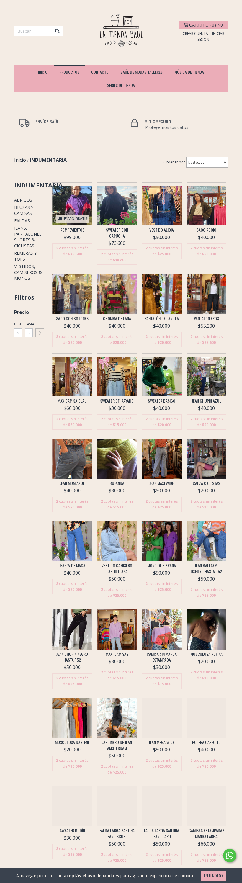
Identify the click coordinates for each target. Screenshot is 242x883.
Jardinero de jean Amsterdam (117, 745)
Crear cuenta (195, 33)
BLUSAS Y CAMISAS (23, 210)
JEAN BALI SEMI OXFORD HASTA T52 (206, 568)
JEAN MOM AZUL (72, 483)
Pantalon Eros (206, 318)
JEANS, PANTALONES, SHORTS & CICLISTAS (28, 236)
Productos (69, 72)
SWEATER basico (161, 401)
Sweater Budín (72, 830)
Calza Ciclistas (206, 483)
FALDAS (22, 220)
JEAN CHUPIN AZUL (206, 401)
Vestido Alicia (161, 230)
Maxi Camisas (117, 654)
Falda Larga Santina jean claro (161, 833)
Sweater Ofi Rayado (117, 401)
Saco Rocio (206, 230)
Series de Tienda (121, 85)
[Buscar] (57, 31)
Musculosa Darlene (72, 742)
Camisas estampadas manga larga (206, 833)
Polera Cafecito (206, 742)
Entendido (213, 876)
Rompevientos (72, 230)
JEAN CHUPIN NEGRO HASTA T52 (72, 657)
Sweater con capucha (117, 233)
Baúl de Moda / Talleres (141, 72)
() (206, 25)
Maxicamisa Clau (72, 401)
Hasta (29, 324)
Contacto (100, 72)
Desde (18, 324)
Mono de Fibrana (161, 565)
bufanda (116, 483)
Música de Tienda (189, 72)
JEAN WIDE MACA (72, 565)
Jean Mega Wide (161, 742)
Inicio (43, 72)
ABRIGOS (23, 200)
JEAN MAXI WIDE (161, 483)
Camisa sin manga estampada (162, 657)
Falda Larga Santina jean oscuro (117, 833)
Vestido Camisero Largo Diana (117, 568)
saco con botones (72, 318)
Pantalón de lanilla (162, 318)
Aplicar (39, 332)
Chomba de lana (117, 318)
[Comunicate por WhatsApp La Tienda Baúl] (229, 855)
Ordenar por (174, 162)
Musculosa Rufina (206, 654)
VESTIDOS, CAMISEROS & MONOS (28, 272)
